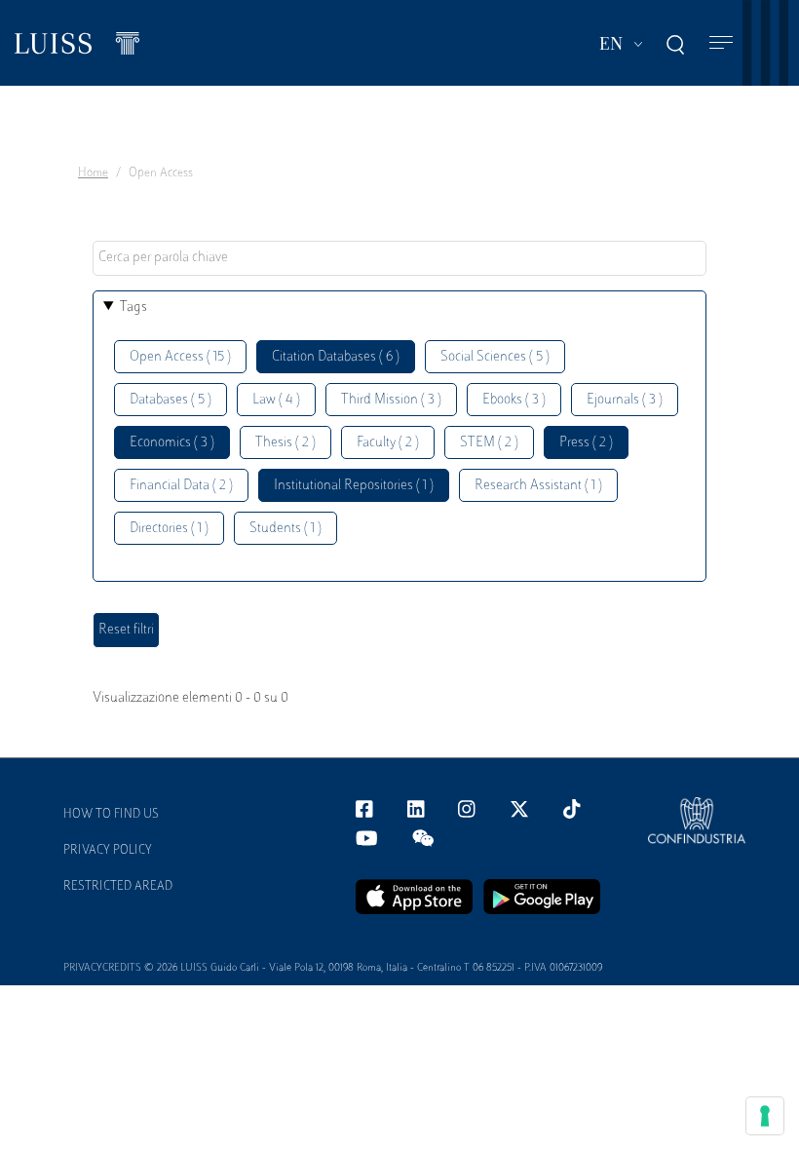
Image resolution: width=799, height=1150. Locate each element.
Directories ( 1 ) (169, 528)
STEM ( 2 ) (489, 443)
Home (93, 173)
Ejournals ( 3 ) (625, 400)
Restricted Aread (117, 887)
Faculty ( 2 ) (388, 443)
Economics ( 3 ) (172, 443)
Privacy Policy (107, 851)
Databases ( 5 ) (170, 400)
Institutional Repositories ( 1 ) (354, 486)
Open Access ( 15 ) (180, 357)
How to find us (111, 815)
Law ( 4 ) (276, 400)
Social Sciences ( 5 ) (495, 357)
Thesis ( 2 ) (285, 443)
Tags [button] (133, 307)
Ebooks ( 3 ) (514, 400)
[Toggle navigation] (721, 43)
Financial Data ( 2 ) (181, 486)
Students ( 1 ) (285, 528)
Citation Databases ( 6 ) (336, 357)
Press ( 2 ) (586, 443)
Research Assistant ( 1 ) (538, 486)
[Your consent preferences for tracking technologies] (764, 1115)
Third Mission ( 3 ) (391, 400)
